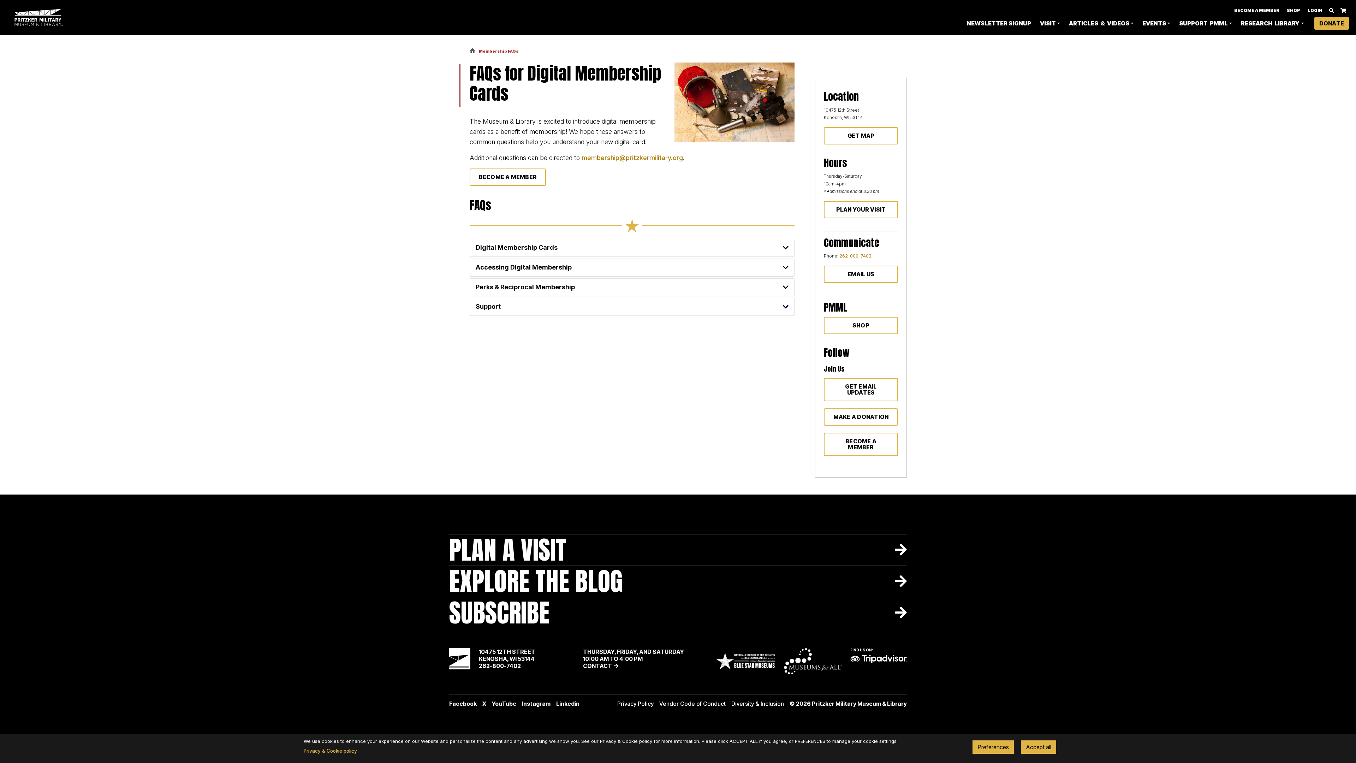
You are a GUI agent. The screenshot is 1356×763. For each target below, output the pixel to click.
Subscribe (499, 612)
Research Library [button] (1270, 23)
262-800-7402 (855, 256)
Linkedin (567, 703)
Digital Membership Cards (517, 247)
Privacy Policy (635, 703)
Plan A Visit (507, 550)
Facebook (463, 703)
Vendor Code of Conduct (692, 703)
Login (1315, 10)
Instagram (536, 703)
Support (488, 306)
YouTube (504, 703)
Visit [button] (1048, 23)
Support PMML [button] (1203, 23)
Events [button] (1154, 23)
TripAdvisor (878, 659)
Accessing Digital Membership (524, 267)
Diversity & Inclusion (757, 703)
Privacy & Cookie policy (330, 751)
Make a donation (861, 416)
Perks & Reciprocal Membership (525, 287)
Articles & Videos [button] (1099, 23)
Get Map (861, 135)
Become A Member (1256, 10)
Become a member (860, 444)
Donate (1331, 23)
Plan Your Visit (861, 209)
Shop (1293, 10)
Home (472, 51)
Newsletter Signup (999, 23)
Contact (597, 665)
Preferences (993, 747)
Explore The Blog (536, 581)
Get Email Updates (860, 389)
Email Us (861, 274)
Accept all (1038, 747)
